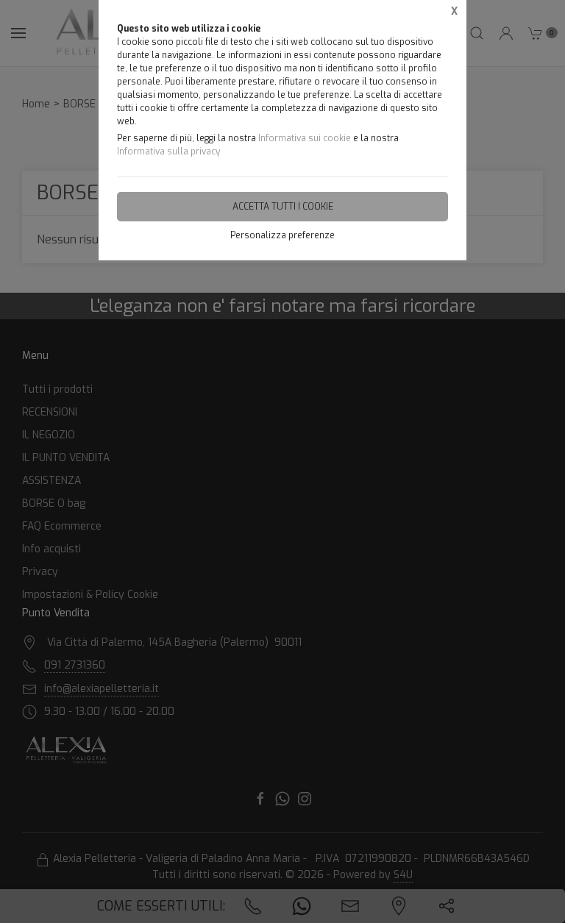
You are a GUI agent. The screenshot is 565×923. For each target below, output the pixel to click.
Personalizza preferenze (282, 235)
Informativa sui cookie (304, 138)
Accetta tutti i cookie (282, 207)
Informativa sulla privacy (168, 151)
